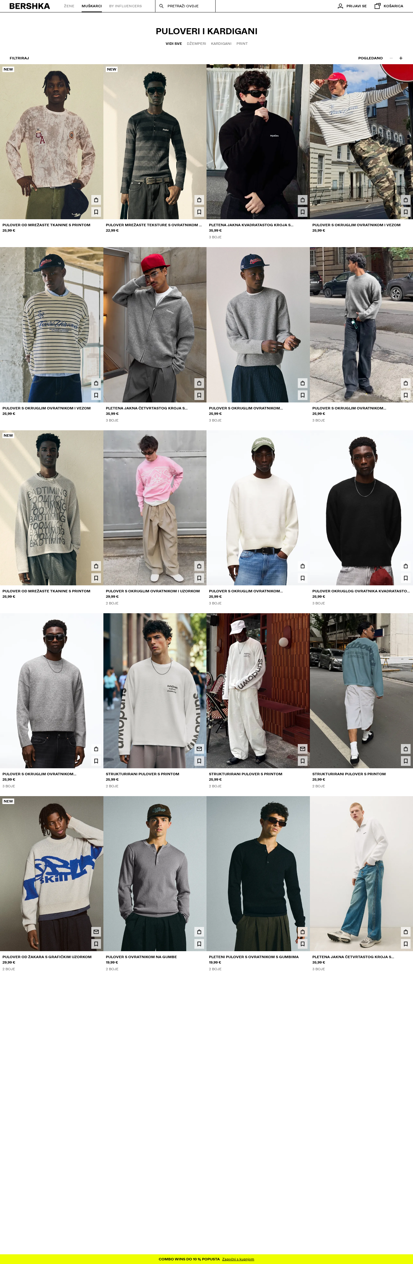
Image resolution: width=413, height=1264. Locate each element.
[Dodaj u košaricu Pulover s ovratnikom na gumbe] (199, 932)
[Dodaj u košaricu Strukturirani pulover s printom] (406, 749)
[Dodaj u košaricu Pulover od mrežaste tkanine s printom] (96, 200)
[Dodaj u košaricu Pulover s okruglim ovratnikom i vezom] (406, 200)
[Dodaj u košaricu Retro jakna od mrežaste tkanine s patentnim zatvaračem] (406, 1115)
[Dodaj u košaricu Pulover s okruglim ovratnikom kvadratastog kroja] (302, 383)
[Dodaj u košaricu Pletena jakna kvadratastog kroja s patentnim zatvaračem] (302, 200)
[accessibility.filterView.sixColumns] (401, 58)
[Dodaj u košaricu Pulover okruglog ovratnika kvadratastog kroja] (406, 566)
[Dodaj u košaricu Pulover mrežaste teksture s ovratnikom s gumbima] (199, 200)
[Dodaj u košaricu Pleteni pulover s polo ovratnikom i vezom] (302, 1115)
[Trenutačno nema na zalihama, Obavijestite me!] (199, 749)
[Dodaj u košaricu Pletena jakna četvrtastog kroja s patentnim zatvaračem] (199, 383)
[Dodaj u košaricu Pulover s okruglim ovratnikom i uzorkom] (199, 566)
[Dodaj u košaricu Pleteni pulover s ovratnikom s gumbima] (302, 932)
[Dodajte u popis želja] (96, 212)
